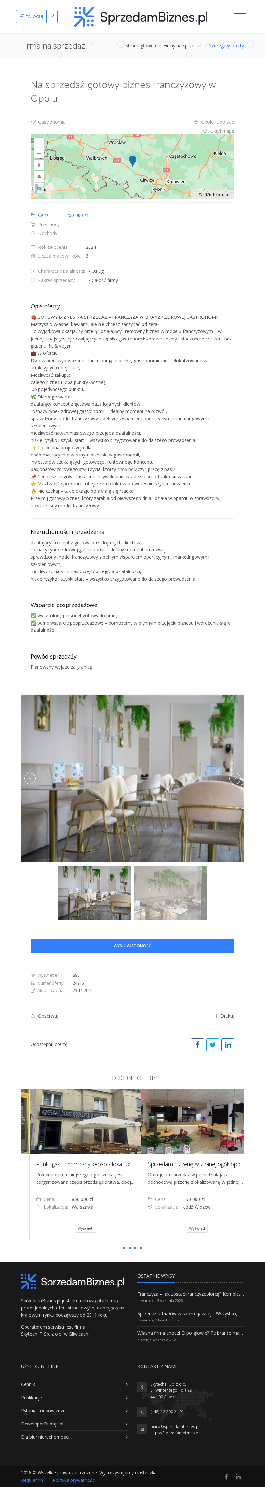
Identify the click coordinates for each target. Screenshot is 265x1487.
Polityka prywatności (74, 1480)
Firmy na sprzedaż (183, 45)
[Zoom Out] (39, 153)
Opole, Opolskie (217, 122)
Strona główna (140, 45)
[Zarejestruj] (52, 17)
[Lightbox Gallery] (132, 778)
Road (39, 188)
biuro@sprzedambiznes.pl (175, 1426)
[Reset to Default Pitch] (39, 176)
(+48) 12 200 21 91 (167, 1411)
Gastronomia (51, 122)
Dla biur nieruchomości (45, 1437)
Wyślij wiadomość (132, 946)
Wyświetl (77, 1228)
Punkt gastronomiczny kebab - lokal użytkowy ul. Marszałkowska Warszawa (120, 1164)
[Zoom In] (39, 143)
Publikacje (31, 1397)
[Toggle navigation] (239, 17)
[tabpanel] (76, 1164)
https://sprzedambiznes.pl (174, 1432)
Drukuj (226, 1016)
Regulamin (32, 1480)
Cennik (28, 1384)
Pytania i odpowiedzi (42, 1410)
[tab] (132, 130)
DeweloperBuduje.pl (42, 1424)
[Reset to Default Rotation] (39, 165)
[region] (132, 166)
